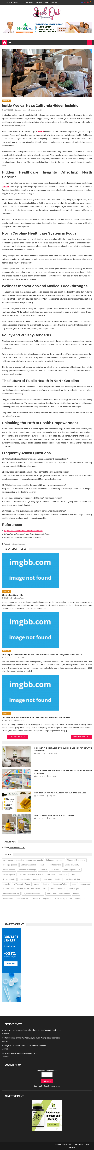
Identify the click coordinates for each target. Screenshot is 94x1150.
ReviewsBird (8, 898)
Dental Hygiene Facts (71, 870)
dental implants (9, 874)
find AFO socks (9, 879)
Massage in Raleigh (60, 884)
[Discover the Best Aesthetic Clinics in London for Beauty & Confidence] (16, 756)
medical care (85, 884)
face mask (51, 874)
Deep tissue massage (27, 870)
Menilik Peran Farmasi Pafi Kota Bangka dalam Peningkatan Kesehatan (32, 1038)
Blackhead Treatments (76, 860)
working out (80, 898)
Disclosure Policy (42, 2)
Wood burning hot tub (63, 898)
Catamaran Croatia (28, 865)
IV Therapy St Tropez (22, 884)
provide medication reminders (58, 894)
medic (12, 544)
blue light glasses (10, 865)
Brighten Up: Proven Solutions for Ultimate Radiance (60, 793)
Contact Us (29, 2)
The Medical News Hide (12, 595)
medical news (20, 544)
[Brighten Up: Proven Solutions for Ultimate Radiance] (16, 801)
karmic (36, 884)
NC (44, 889)
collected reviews (54, 865)
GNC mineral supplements (29, 879)
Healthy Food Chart (73, 879)
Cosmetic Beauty (72, 865)
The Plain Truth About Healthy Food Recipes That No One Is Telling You (19, 737)
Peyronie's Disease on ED (33, 894)
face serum (63, 874)
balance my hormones (55, 860)
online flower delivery (11, 894)
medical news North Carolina (28, 889)
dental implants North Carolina (31, 874)
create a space (9, 870)
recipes (76, 894)
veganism (47, 898)
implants (6, 884)
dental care (55, 870)
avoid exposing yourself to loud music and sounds (23, 860)
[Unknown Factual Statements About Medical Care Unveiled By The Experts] (47, 693)
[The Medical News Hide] (47, 570)
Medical (6, 101)
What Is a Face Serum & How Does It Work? (54, 815)
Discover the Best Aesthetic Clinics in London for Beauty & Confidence (33, 1030)
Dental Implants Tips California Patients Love (82, 737)
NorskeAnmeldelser (57, 889)
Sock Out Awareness (52, 1086)
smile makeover (23, 898)
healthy (58, 879)
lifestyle (46, 884)
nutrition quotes (75, 889)
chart (42, 865)
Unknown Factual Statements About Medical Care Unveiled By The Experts (36, 717)
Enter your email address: (47, 1071)
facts (73, 874)
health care (47, 879)
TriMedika (36, 898)
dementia (43, 870)
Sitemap (54, 2)
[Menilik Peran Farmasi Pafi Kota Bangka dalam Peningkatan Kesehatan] (16, 779)
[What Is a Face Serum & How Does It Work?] (16, 824)
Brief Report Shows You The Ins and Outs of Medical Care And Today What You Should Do (42, 655)
